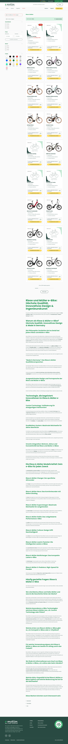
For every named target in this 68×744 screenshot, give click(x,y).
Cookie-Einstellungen (20, 740)
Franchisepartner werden (42, 725)
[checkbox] (5, 24)
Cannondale (29, 703)
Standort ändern (59, 18)
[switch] (6, 14)
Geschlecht (8, 22)
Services (46, 8)
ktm (27, 706)
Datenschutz (13, 740)
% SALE (23, 8)
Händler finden (59, 8)
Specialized (29, 700)
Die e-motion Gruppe (41, 727)
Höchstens (16, 33)
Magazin (52, 8)
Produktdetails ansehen (34, 49)
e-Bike (7, 8)
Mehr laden (44, 291)
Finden (60, 4)
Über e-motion (40, 723)
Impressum (7, 740)
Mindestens (7, 33)
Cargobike (18, 8)
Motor (6, 43)
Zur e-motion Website (59, 740)
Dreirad (12, 8)
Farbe (6, 53)
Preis (6, 32)
